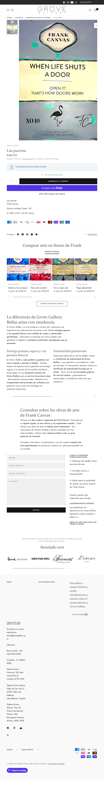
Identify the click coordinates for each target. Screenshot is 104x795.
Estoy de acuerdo (39, 287)
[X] (23, 234)
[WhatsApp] (32, 234)
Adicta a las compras (17, 287)
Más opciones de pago (52, 194)
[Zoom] (96, 25)
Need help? (92, 234)
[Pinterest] (27, 234)
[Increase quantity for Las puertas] (16, 181)
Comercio (19, 17)
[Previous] (9, 269)
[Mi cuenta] (90, 10)
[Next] (27, 269)
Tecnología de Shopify (56, 763)
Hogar (9, 17)
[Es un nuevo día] (63, 269)
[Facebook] (64, 2)
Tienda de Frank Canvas (52, 303)
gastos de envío (28, 159)
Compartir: (11, 234)
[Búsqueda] (12, 10)
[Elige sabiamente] (86, 269)
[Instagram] (68, 2)
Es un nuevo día (61, 287)
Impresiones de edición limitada (38, 17)
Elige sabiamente (84, 287)
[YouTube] (72, 2)
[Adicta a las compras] (18, 269)
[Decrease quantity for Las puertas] (9, 181)
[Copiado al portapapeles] (37, 234)
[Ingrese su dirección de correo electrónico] (86, 614)
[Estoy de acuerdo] (41, 269)
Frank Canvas (52, 252)
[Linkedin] (76, 2)
